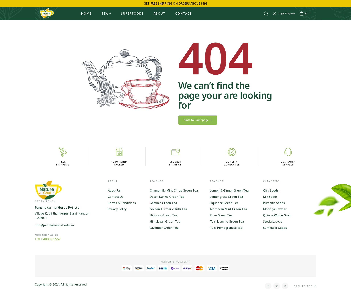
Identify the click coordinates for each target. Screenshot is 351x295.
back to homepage (196, 120)
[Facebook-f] (268, 286)
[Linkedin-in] (285, 286)
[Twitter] (276, 286)
